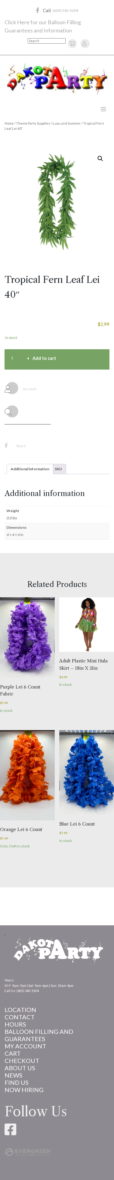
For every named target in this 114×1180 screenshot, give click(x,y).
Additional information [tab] (30, 469)
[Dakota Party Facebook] (37, 10)
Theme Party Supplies (33, 123)
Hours (15, 1024)
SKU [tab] (58, 469)
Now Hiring (24, 1089)
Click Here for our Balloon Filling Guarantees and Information (43, 26)
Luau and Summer (67, 123)
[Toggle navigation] (103, 109)
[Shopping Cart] (73, 43)
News (13, 1075)
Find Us (17, 1082)
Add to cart (44, 358)
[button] (100, 158)
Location (20, 1009)
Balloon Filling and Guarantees (39, 1035)
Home (9, 123)
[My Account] (84, 43)
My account (25, 1046)
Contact (20, 1017)
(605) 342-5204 (65, 10)
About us (20, 1067)
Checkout (22, 1060)
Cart (13, 1053)
